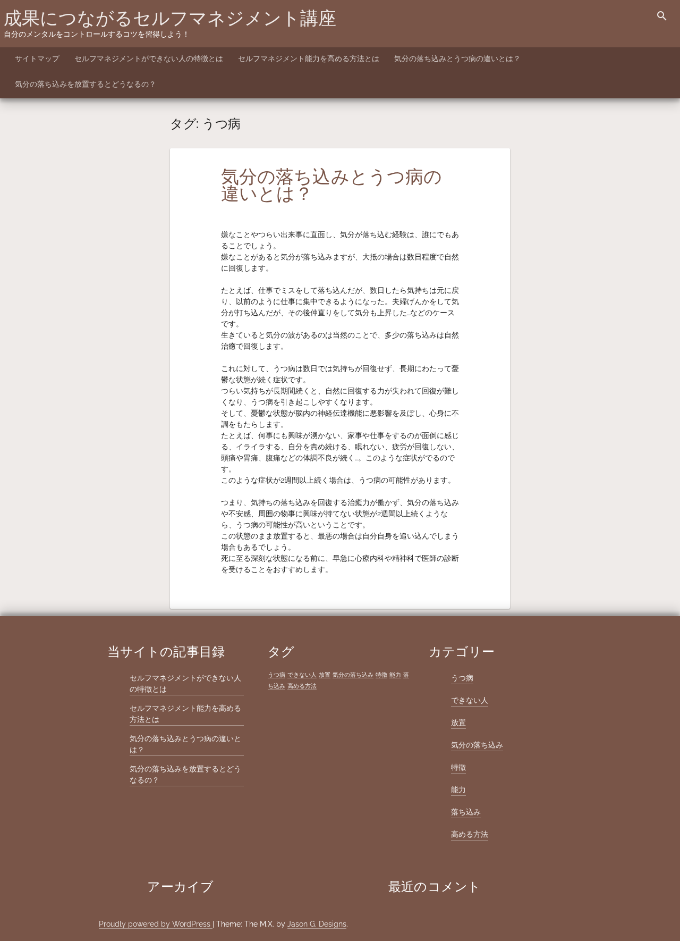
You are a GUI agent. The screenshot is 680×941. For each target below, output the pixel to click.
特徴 (381, 674)
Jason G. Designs (316, 924)
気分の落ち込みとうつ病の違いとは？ (457, 58)
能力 (395, 674)
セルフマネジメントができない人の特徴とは (148, 58)
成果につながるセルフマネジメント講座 (170, 18)
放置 (324, 674)
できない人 (302, 674)
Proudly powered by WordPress (155, 924)
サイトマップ (37, 58)
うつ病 (276, 674)
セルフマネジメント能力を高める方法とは (308, 58)
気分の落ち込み (353, 674)
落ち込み (466, 812)
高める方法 (302, 686)
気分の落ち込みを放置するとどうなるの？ (85, 84)
